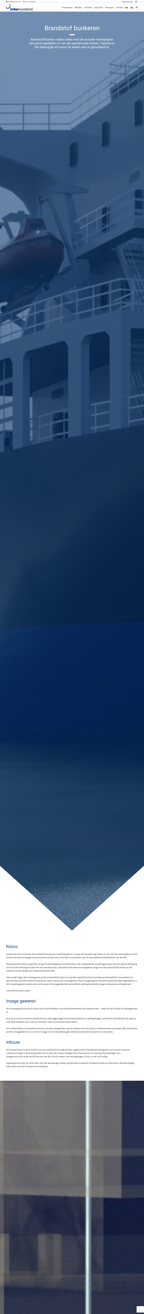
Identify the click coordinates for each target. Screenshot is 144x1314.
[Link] (19, 7)
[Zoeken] (137, 7)
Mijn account (127, 1)
